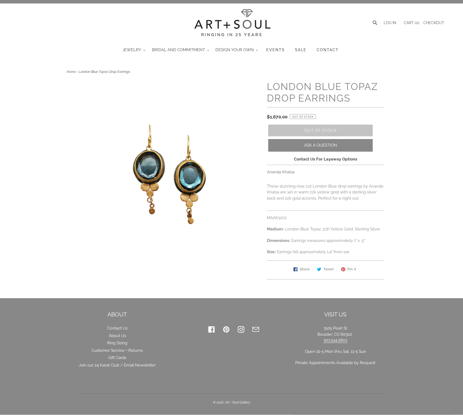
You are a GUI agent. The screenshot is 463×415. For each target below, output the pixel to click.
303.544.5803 (335, 340)
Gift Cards (117, 357)
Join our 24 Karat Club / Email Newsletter (117, 365)
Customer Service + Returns (117, 350)
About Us (117, 335)
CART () (411, 23)
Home (71, 72)
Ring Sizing (117, 343)
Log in (390, 23)
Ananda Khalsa (280, 172)
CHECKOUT (433, 23)
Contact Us (117, 328)
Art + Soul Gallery (237, 402)
